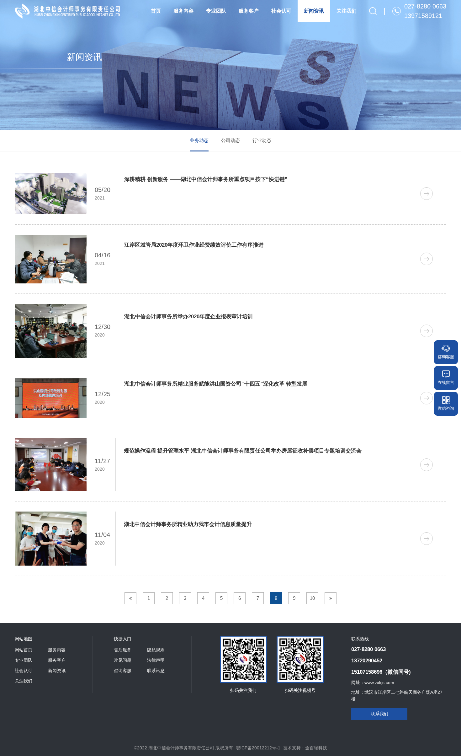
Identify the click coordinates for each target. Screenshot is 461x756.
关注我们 (346, 11)
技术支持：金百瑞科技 (305, 747)
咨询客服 (122, 670)
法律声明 (156, 660)
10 (312, 598)
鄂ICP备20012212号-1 (258, 747)
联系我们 (379, 713)
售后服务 (122, 649)
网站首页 (23, 649)
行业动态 (261, 140)
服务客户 (249, 11)
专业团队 (216, 11)
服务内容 (183, 11)
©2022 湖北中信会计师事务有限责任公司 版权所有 (183, 747)
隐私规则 (156, 649)
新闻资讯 (314, 11)
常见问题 (122, 660)
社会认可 (281, 11)
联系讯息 (156, 670)
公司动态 (230, 140)
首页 (156, 11)
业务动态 (199, 140)
